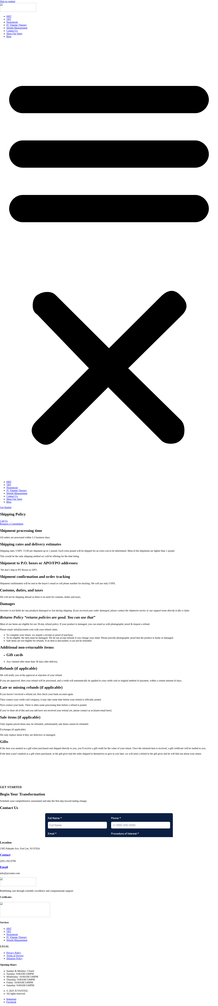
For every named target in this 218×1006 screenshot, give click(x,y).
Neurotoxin (12, 22)
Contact (5, 854)
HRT (8, 16)
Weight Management (16, 27)
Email (4, 867)
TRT (8, 19)
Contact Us (12, 30)
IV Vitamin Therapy (16, 25)
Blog (8, 36)
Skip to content (7, 1)
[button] (109, 259)
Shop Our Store (14, 33)
